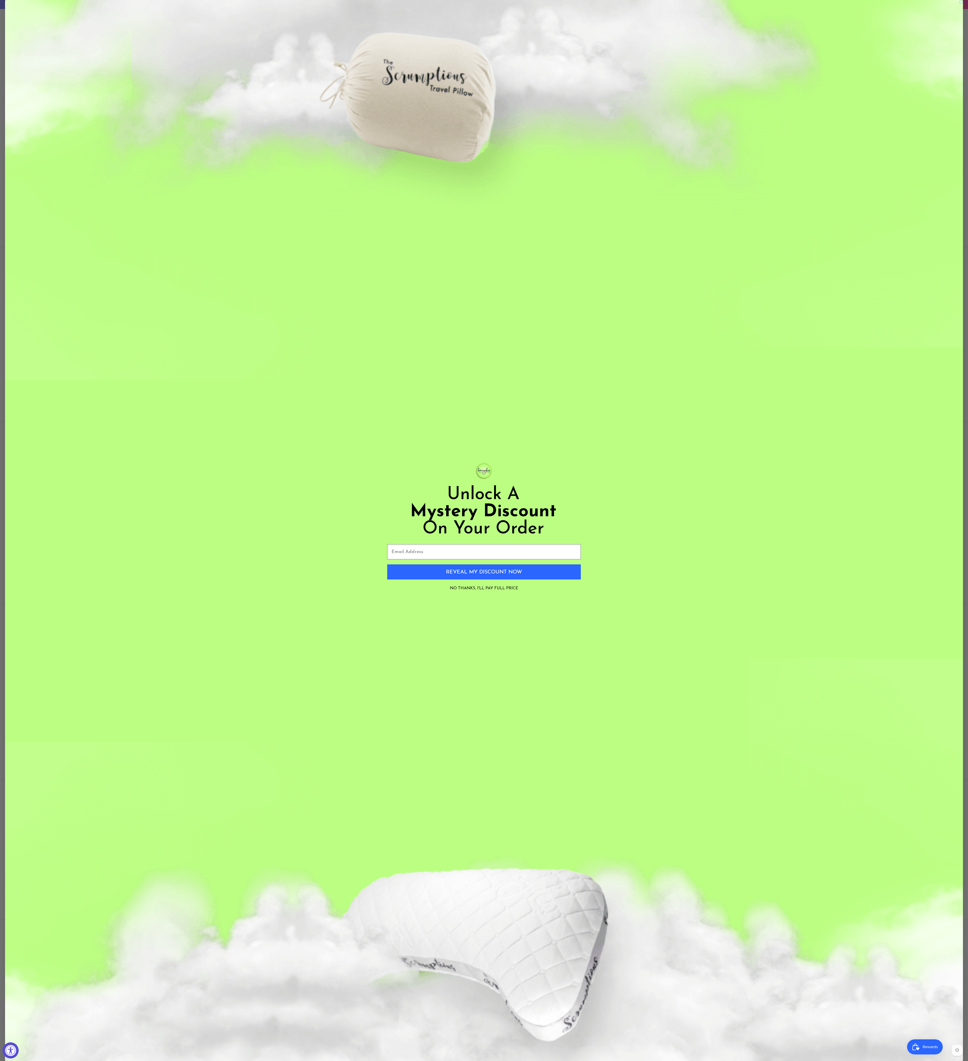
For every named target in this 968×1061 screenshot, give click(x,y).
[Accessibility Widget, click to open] (11, 1050)
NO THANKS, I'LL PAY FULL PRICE (484, 588)
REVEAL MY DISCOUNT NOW (484, 572)
